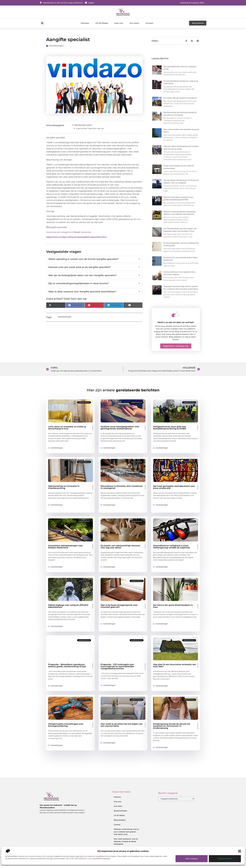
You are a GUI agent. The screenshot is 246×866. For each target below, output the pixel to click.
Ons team (134, 23)
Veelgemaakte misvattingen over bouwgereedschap (65, 725)
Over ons (118, 23)
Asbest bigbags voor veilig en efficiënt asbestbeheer (68, 606)
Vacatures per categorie (58, 232)
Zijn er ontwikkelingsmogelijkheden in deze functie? (94, 283)
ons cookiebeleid (94, 858)
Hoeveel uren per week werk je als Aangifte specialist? (94, 267)
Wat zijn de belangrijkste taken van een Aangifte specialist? (94, 275)
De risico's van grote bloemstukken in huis (173, 606)
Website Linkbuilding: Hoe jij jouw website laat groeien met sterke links (126, 831)
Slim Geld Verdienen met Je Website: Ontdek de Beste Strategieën (126, 841)
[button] (239, 851)
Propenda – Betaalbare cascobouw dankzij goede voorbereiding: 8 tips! (67, 665)
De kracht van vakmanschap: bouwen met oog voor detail (120, 546)
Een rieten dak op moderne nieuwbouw (180, 98)
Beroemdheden (120, 811)
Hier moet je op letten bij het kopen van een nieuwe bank (122, 725)
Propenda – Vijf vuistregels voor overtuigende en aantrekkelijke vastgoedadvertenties (117, 666)
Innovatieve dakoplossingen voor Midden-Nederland (65, 546)
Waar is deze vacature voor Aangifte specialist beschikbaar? (94, 291)
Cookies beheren (225, 859)
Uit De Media (101, 23)
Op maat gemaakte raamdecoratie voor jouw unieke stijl (174, 487)
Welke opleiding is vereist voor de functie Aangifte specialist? (94, 259)
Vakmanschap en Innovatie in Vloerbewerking (63, 487)
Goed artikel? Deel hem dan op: (90, 128)
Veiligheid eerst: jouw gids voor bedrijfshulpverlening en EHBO (169, 427)
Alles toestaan (191, 859)
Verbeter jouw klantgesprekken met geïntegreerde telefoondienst (120, 427)
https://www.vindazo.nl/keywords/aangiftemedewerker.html (76, 237)
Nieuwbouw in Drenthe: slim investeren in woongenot (122, 487)
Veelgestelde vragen (83, 125)
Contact (149, 23)
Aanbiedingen (56, 46)
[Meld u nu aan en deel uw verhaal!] (176, 314)
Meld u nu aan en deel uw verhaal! (176, 322)
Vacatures (86, 232)
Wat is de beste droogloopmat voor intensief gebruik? (119, 606)
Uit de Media (119, 815)
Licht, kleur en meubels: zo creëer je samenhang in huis (67, 427)
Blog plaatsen (120, 820)
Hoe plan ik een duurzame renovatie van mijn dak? (174, 665)
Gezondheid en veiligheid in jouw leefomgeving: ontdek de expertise (171, 546)
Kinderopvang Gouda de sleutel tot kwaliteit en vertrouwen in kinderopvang (171, 726)
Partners (85, 23)
